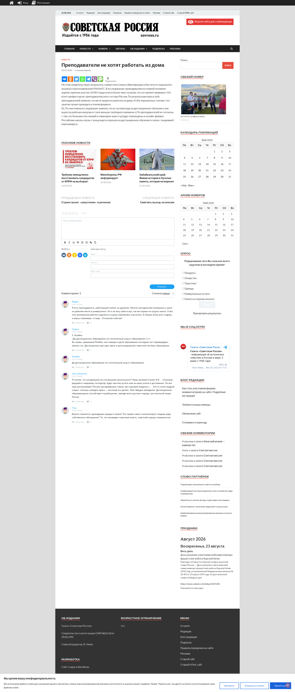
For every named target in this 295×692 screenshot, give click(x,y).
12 (192, 164)
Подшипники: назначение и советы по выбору (200, 484)
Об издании (137, 49)
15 (214, 164)
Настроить (229, 685)
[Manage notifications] (287, 685)
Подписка (117, 13)
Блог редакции (104, 13)
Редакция (91, 13)
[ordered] (82, 242)
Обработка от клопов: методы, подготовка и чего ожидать (205, 500)
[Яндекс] (74, 255)
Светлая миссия (208, 450)
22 (214, 170)
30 (222, 176)
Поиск (184, 60)
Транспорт (191, 283)
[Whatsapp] (82, 79)
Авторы (120, 49)
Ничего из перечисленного (199, 298)
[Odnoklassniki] (70, 79)
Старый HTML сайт (185, 13)
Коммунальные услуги (197, 293)
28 (207, 176)
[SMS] (100, 79)
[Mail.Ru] (80, 255)
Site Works (83, 666)
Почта (94, 262)
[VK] (63, 255)
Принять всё (280, 685)
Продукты (190, 272)
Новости (85, 49)
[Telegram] (88, 79)
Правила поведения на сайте (137, 13)
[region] (147, 683)
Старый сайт (168, 13)
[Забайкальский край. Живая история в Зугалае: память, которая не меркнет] (156, 171)
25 (184, 176)
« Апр (184, 185)
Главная (69, 49)
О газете (80, 13)
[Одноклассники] (69, 255)
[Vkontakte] (64, 79)
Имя (93, 254)
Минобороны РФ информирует (111, 176)
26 (192, 176)
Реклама (156, 13)
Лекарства (191, 278)
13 (199, 164)
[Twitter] (76, 79)
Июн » (191, 185)
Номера (103, 49)
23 (222, 170)
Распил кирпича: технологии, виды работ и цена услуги (204, 507)
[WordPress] (85, 255)
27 (199, 176)
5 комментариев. (83, 70)
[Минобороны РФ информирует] (118, 171)
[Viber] (94, 79)
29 (214, 176)
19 (192, 170)
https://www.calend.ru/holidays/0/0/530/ (200, 584)
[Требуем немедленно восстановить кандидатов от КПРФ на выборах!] (78, 171)
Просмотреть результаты (207, 313)
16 (222, 164)
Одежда (189, 288)
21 (207, 170)
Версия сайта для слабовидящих (212, 21)
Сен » (185, 243)
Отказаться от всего (254, 685)
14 (207, 164)
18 (184, 170)
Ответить (79, 322)
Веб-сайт (95, 271)
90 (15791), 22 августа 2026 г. (193, 116)
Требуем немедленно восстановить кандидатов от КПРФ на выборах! (77, 178)
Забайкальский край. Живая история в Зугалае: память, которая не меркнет (156, 178)
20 (199, 170)
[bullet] (86, 242)
